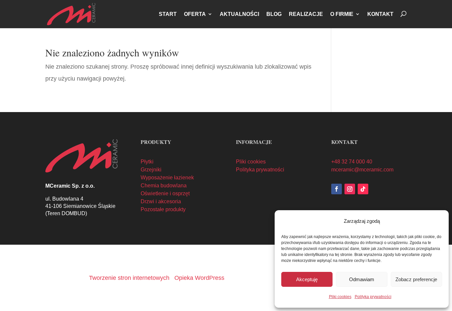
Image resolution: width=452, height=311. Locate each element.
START (168, 14)
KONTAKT (380, 14)
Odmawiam (361, 279)
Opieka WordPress (199, 278)
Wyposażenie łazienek (167, 177)
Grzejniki (151, 169)
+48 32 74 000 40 (351, 161)
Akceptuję (307, 279)
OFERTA (195, 14)
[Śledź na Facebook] (336, 189)
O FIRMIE (341, 14)
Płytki (147, 161)
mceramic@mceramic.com (362, 169)
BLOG (274, 14)
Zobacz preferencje (416, 279)
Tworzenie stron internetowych (129, 278)
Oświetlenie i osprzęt (165, 193)
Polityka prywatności (373, 296)
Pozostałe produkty (163, 209)
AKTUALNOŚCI (239, 14)
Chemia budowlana (164, 185)
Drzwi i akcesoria (161, 201)
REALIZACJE (306, 14)
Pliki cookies (340, 296)
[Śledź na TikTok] (363, 189)
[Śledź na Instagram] (349, 189)
